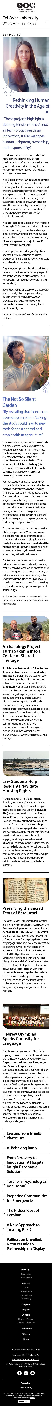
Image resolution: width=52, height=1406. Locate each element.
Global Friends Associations (26, 1350)
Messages (26, 1270)
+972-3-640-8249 (29, 1355)
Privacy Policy (26, 1388)
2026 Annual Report (20, 21)
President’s (26, 1274)
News (26, 1339)
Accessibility (26, 1383)
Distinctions (26, 1329)
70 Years (26, 1315)
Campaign (26, 1304)
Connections (26, 1295)
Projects (26, 1310)
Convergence (26, 1291)
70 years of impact (26, 1319)
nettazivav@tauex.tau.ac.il (25, 1360)
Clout (26, 1288)
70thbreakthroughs (26, 1323)
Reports (26, 1283)
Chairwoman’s (26, 1278)
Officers (26, 1334)
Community (26, 1299)
